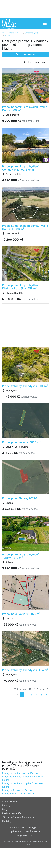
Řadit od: (34, 62)
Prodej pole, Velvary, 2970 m (21, 614)
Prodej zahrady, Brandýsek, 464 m (25, 670)
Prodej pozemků (15, 33)
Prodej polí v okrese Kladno (17, 790)
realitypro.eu (34, 827)
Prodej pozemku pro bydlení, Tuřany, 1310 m (20, 556)
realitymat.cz (33, 831)
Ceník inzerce (9, 801)
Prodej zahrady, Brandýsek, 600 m (25, 386)
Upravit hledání (26, 54)
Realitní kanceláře (11, 813)
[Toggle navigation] (45, 23)
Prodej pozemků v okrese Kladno (20, 773)
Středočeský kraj (31, 33)
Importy (6, 805)
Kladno (7, 35)
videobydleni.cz (17, 827)
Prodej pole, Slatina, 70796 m (21, 498)
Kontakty (7, 821)
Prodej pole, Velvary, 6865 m (21, 442)
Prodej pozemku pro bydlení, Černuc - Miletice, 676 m (20, 168)
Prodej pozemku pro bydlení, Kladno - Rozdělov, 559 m (20, 286)
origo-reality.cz (25, 835)
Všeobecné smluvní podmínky (18, 817)
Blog (4, 809)
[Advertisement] (25, 8)
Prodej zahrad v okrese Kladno (18, 793)
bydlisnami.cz (17, 831)
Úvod (4, 33)
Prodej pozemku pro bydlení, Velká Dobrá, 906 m (24, 108)
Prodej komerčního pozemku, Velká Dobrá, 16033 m (25, 227)
